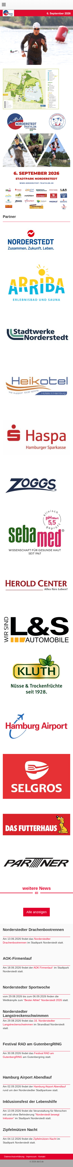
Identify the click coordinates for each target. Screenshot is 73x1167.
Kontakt (41, 1156)
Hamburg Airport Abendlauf (50, 1086)
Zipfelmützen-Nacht (45, 1138)
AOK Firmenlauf (43, 967)
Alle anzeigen (36, 912)
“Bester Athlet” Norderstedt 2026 (43, 1000)
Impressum (31, 1156)
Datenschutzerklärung (14, 1156)
